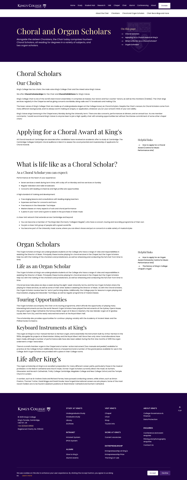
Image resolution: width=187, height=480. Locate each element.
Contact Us (148, 445)
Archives (70, 423)
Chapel (117, 5)
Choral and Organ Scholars (133, 13)
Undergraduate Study (75, 413)
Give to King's (72, 454)
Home (72, 5)
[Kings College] (32, 6)
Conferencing (142, 5)
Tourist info (110, 423)
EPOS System (71, 440)
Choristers (115, 13)
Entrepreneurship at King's (116, 451)
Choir (124, 5)
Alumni (132, 5)
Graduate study (73, 417)
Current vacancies (113, 437)
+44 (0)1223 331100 (25, 426)
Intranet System (73, 437)
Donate (164, 5)
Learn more (27, 475)
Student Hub (90, 5)
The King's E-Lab (112, 458)
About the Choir (102, 13)
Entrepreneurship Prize (114, 454)
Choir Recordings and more (158, 13)
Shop (107, 420)
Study (80, 5)
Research (101, 5)
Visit (109, 5)
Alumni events (72, 458)
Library (69, 420)
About (153, 5)
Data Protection (150, 419)
